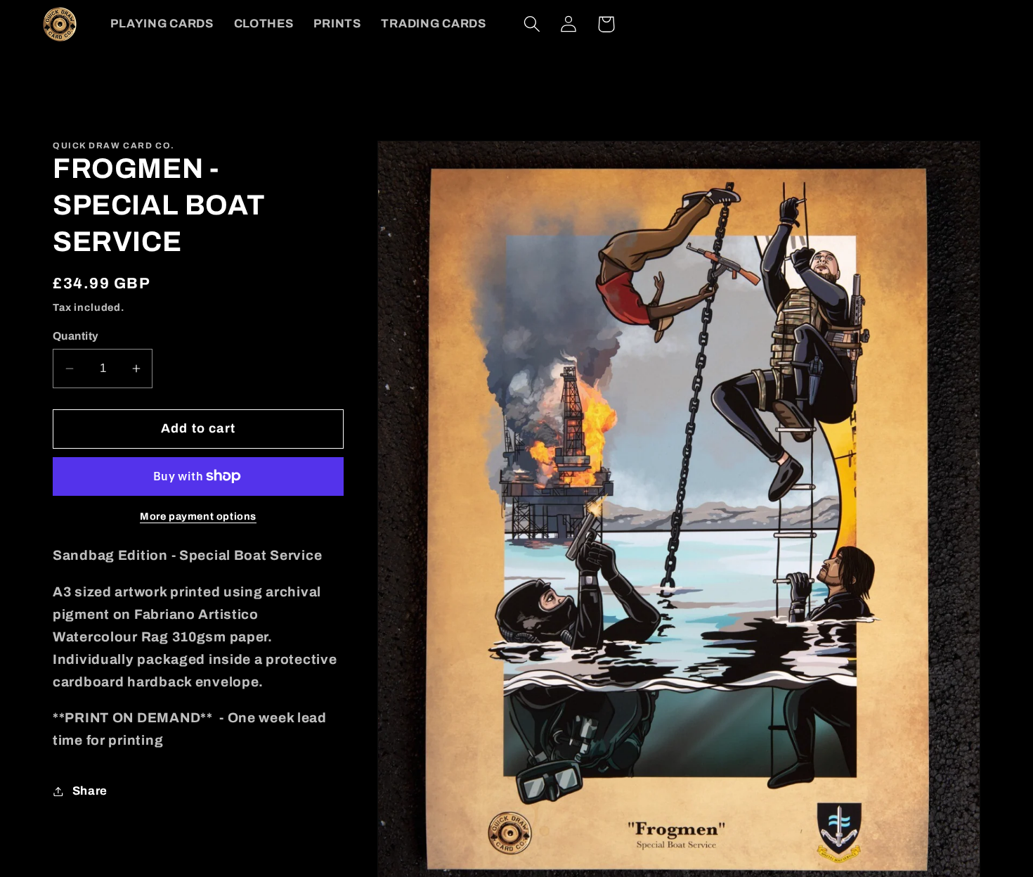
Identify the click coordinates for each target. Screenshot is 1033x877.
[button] (531, 24)
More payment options (198, 516)
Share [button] (90, 791)
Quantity (76, 336)
